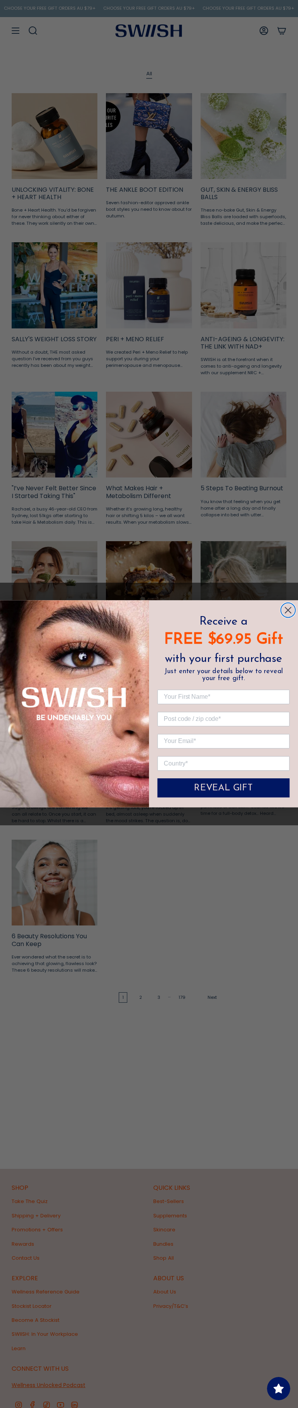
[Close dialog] (288, 610)
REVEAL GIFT (223, 788)
